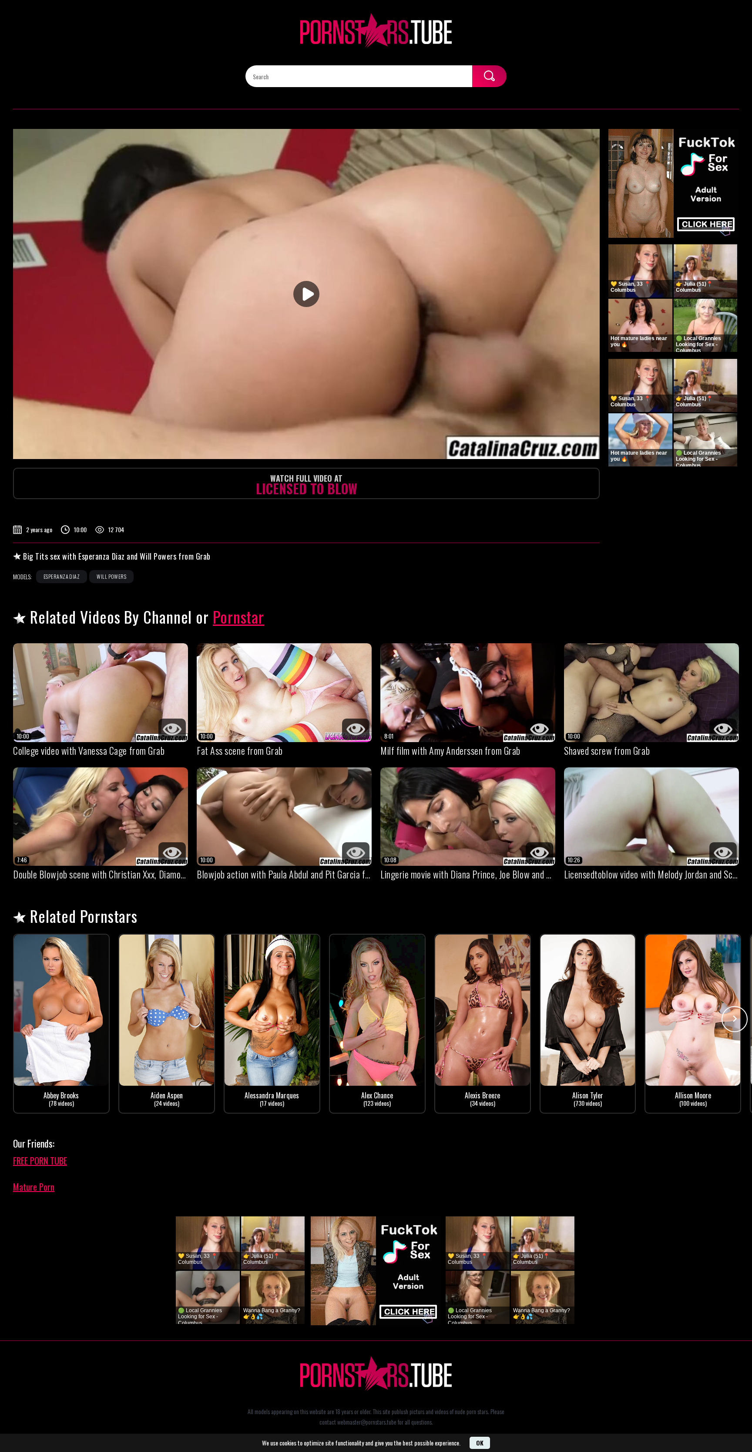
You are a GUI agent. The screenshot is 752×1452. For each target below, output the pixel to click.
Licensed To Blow (306, 485)
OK (479, 1442)
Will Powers (111, 576)
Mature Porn (33, 1186)
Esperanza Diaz (62, 576)
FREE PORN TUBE (40, 1160)
